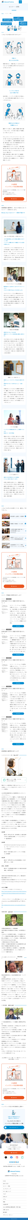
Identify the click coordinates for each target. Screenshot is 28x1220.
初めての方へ (6, 1183)
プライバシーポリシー (8, 1215)
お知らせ (5, 1196)
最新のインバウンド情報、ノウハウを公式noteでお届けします (14, 780)
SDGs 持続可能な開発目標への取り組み (12, 1207)
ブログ (4, 1194)
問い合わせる (14, 198)
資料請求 (5, 1212)
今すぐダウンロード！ (14, 1127)
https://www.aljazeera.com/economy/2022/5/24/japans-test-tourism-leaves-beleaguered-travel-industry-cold (13, 893)
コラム (4, 1199)
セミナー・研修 (6, 1186)
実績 (4, 1202)
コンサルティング (7, 1189)
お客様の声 (5, 1204)
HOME (4, 1181)
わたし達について (7, 1191)
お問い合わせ (6, 1209)
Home (2, 13)
